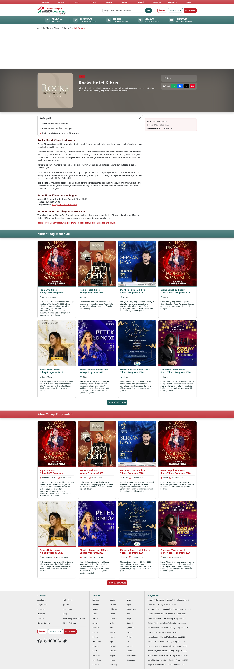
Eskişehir (157, 2)
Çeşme (95, 632)
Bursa (129, 614)
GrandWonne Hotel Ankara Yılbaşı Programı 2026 (168, 655)
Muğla (112, 655)
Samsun (95, 664)
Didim (129, 632)
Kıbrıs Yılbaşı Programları (55, 414)
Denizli (112, 632)
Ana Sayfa (41, 28)
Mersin (95, 618)
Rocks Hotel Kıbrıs (78, 28)
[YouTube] (55, 641)
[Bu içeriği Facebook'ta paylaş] (180, 86)
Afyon (125, 2)
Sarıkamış (131, 660)
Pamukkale (96, 660)
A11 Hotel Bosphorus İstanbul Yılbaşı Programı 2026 (169, 609)
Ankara (61, 2)
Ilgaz (112, 641)
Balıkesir (130, 623)
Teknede (93, 2)
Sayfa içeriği (45, 118)
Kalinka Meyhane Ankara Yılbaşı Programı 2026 (167, 623)
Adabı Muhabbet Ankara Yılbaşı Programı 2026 (167, 618)
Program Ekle (175, 10)
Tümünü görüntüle (117, 402)
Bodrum (95, 627)
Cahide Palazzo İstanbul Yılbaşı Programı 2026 (167, 614)
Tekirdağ (113, 664)
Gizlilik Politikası (69, 623)
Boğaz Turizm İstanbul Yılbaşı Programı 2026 (166, 664)
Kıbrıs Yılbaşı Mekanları (53, 234)
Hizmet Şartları (43, 623)
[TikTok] (45, 641)
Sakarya (113, 660)
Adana (112, 614)
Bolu (111, 627)
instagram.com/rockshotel (64, 204)
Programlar (42, 604)
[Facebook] (50, 641)
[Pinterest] (65, 641)
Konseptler (67, 609)
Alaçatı (129, 618)
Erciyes (112, 637)
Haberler (41, 614)
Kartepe (95, 646)
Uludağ (141, 2)
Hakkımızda (67, 600)
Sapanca (113, 618)
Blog (65, 614)
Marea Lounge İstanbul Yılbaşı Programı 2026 (166, 637)
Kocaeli (130, 646)
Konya (95, 651)
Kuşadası (113, 651)
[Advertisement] (117, 48)
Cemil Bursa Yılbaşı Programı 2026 (162, 604)
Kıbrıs (188, 2)
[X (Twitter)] (60, 641)
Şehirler (50, 28)
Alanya (95, 623)
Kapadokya (172, 2)
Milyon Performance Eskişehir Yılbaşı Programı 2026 (169, 600)
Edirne (95, 637)
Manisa (130, 651)
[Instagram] (39, 641)
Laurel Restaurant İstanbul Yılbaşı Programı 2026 (168, 660)
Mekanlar (65, 28)
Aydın (112, 623)
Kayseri (113, 646)
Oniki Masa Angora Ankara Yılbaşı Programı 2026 (168, 627)
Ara (148, 10)
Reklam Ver (190, 10)
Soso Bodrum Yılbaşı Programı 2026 (162, 632)
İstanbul (45, 2)
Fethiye (130, 637)
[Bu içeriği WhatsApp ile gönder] (174, 86)
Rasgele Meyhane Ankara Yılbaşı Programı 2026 (167, 646)
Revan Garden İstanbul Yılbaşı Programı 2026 (166, 641)
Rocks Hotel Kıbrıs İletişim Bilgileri (57, 128)
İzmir (77, 2)
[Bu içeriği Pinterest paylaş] (192, 86)
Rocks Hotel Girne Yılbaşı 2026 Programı (60, 133)
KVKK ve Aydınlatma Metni (74, 618)
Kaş (128, 641)
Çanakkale (131, 627)
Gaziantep (96, 641)
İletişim (162, 10)
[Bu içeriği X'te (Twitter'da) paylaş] (186, 86)
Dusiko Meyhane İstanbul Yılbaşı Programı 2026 (167, 651)
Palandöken (131, 655)
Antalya (109, 2)
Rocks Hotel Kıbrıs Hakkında (55, 123)
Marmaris (96, 655)
